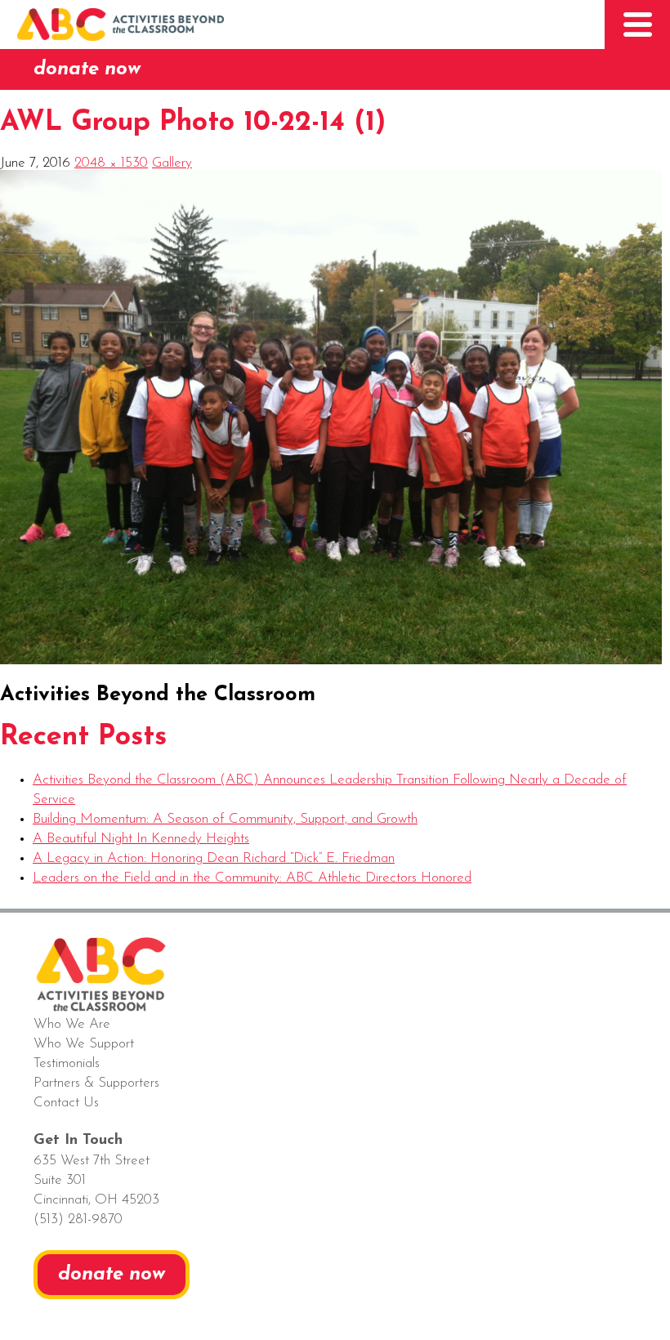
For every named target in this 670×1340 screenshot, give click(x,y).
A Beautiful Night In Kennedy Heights (141, 839)
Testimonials (67, 1063)
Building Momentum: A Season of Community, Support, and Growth (225, 819)
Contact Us (66, 1103)
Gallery (172, 163)
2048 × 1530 (111, 163)
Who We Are (72, 1024)
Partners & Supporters (96, 1083)
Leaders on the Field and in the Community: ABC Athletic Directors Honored (252, 878)
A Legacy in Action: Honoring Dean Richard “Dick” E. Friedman (214, 858)
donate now (87, 69)
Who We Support (84, 1044)
